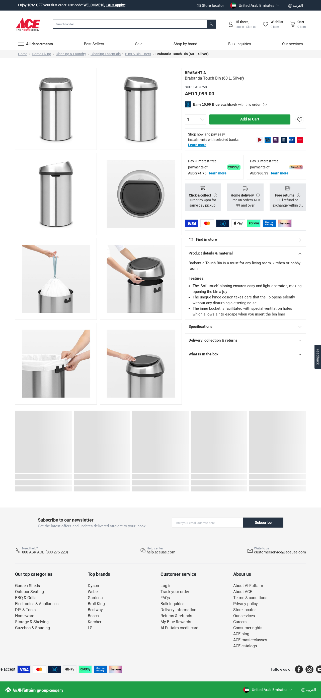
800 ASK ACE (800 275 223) (45, 552)
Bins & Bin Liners (138, 54)
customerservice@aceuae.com (280, 552)
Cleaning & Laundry (71, 54)
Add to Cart (249, 119)
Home (22, 54)
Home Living (41, 54)
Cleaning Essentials (106, 54)
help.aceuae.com (161, 552)
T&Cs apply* (115, 5)
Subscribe (263, 522)
